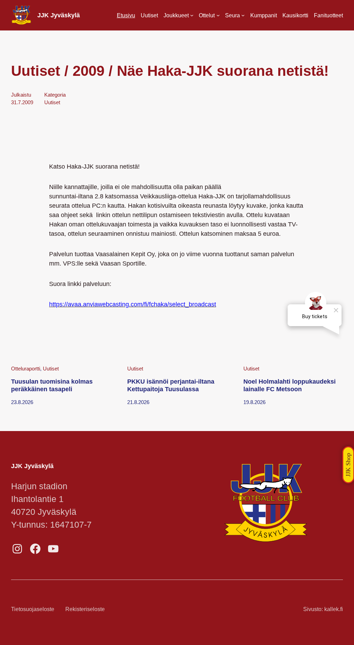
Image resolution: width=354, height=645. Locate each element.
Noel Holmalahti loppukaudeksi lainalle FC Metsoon (289, 385)
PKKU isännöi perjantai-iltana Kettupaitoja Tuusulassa (170, 385)
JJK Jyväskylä (58, 15)
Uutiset (52, 102)
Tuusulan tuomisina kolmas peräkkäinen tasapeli (52, 385)
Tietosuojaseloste (32, 609)
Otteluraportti (25, 368)
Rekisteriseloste (85, 609)
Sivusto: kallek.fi (323, 609)
